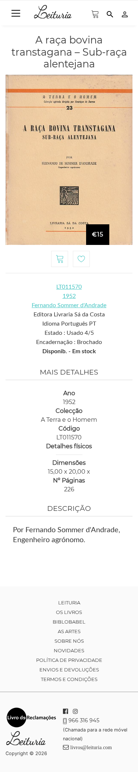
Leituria (69, 603)
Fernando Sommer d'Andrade (69, 305)
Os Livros (69, 612)
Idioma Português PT (69, 324)
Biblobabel (69, 622)
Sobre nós (69, 641)
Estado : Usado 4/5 (69, 333)
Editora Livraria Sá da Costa (69, 314)
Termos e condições (69, 679)
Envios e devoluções (69, 670)
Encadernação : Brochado (69, 342)
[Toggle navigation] (16, 13)
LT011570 (69, 287)
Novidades (69, 650)
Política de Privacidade (69, 660)
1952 (69, 296)
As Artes (69, 631)
